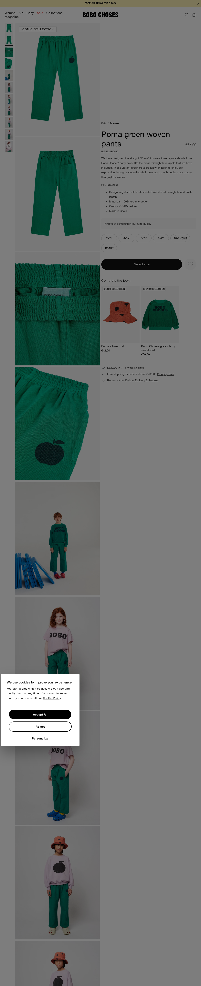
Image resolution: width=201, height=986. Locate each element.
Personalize (40, 738)
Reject (40, 726)
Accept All (40, 714)
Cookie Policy (52, 698)
